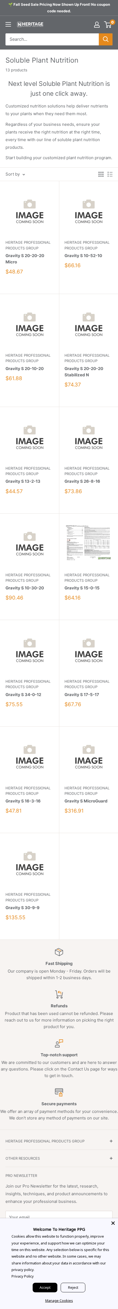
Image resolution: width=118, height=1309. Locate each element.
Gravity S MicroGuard (86, 801)
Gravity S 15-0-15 (82, 587)
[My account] (97, 25)
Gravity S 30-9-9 (22, 907)
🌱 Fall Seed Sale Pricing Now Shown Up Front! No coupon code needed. (59, 7)
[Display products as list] (110, 174)
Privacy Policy (23, 1276)
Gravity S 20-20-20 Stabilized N (83, 371)
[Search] (106, 39)
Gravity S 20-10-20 (24, 368)
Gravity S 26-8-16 (82, 481)
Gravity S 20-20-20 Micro (24, 258)
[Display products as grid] (101, 174)
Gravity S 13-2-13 (22, 481)
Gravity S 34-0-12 (23, 694)
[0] (108, 24)
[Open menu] (8, 24)
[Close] (113, 1223)
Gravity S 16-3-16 (23, 801)
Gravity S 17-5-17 (81, 694)
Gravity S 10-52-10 (83, 255)
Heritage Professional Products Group (27, 245)
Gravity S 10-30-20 (24, 587)
